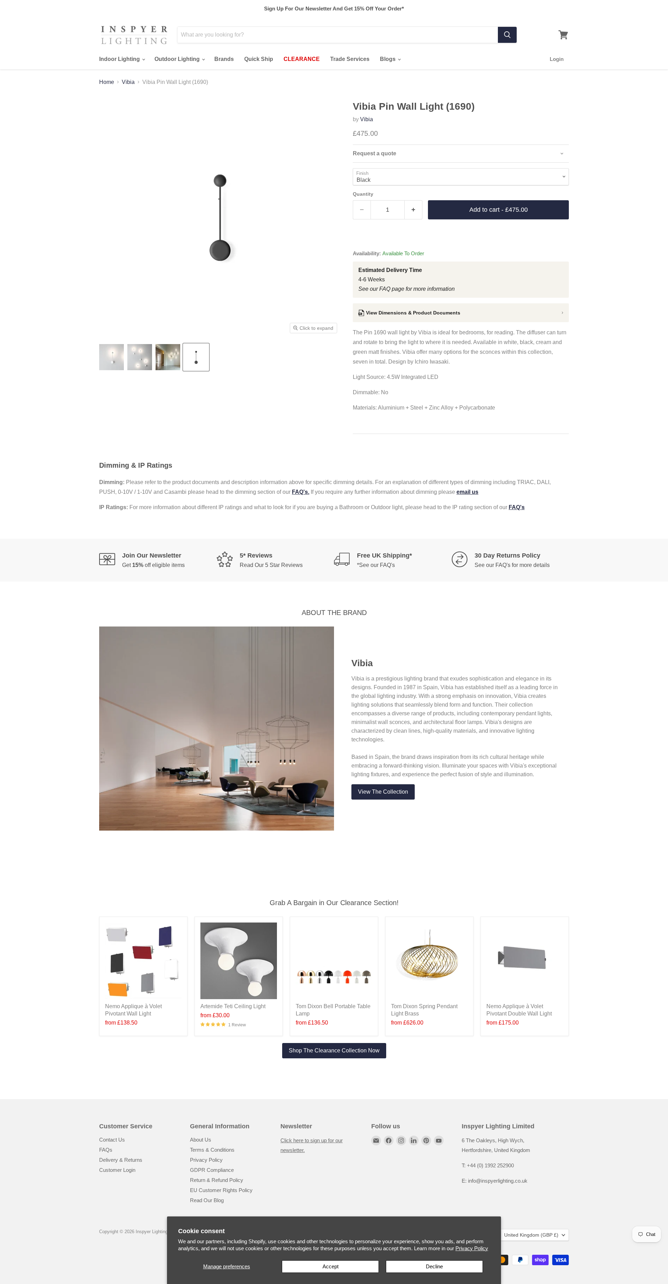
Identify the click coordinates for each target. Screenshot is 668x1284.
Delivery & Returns (120, 1160)
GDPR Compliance (212, 1170)
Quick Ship (258, 59)
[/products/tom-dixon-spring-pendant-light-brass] (429, 961)
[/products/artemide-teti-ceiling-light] (238, 961)
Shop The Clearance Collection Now (334, 1050)
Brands (224, 59)
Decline (434, 1266)
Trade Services (349, 59)
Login (557, 59)
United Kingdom (531, 1235)
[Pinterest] (426, 1140)
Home (106, 82)
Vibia (128, 82)
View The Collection (383, 792)
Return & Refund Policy (216, 1180)
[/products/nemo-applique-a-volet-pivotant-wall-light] (143, 961)
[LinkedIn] (414, 1140)
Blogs (388, 59)
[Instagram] (401, 1140)
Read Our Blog (207, 1200)
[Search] (507, 35)
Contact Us (112, 1140)
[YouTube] (439, 1140)
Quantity (363, 194)
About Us (200, 1140)
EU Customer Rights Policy (221, 1190)
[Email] (376, 1140)
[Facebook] (388, 1140)
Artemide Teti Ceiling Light (232, 1006)
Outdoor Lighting (177, 59)
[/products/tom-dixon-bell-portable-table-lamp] (334, 961)
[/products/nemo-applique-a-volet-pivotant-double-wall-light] (524, 961)
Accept (331, 1266)
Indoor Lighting (120, 59)
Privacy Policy (471, 1248)
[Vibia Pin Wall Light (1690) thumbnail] (111, 357)
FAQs (105, 1150)
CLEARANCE (302, 59)
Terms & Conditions (212, 1150)
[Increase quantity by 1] (413, 209)
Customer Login (117, 1170)
